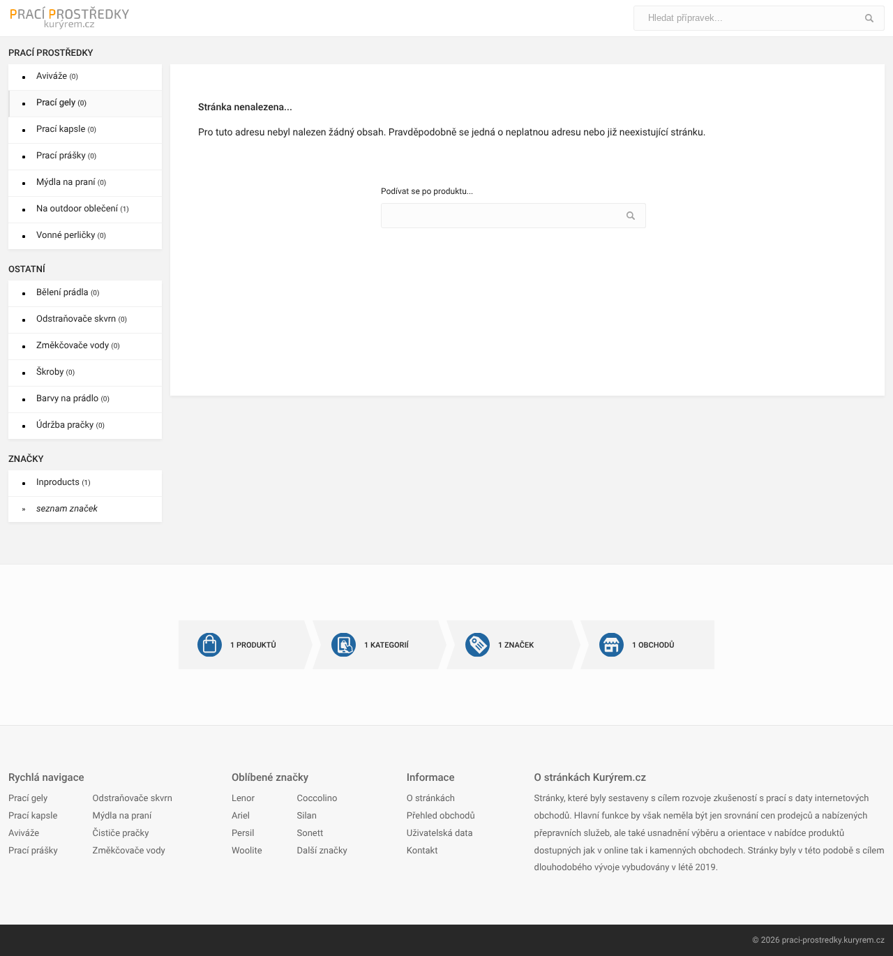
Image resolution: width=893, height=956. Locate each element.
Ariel (241, 816)
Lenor (243, 798)
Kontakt (422, 851)
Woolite (247, 851)
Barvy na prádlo (73, 399)
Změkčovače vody (78, 346)
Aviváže (57, 76)
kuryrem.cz (864, 940)
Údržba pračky (70, 425)
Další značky (322, 851)
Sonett (310, 833)
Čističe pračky (121, 833)
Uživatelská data (440, 833)
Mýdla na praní (71, 182)
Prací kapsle (66, 129)
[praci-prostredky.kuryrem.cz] (71, 18)
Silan (307, 816)
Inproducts (63, 482)
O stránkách (431, 798)
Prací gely (61, 103)
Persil (243, 833)
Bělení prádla (67, 292)
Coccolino (317, 798)
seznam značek (67, 509)
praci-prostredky (811, 940)
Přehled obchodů (441, 816)
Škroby (55, 372)
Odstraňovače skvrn (81, 319)
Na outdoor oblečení (82, 209)
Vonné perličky (71, 235)
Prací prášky (66, 156)
